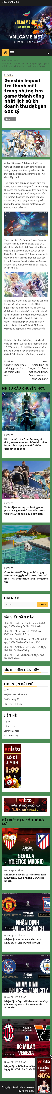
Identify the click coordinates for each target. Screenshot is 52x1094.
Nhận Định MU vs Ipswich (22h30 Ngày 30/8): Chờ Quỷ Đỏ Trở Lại (23, 941)
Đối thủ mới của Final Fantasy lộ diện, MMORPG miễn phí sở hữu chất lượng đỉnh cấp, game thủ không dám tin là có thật (25, 444)
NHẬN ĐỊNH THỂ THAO (15, 694)
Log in (7, 721)
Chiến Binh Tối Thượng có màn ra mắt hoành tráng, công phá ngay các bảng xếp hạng (38, 370)
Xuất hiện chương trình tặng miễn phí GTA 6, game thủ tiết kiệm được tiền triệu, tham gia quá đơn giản (24, 510)
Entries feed (9, 725)
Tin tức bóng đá (11, 699)
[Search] (48, 53)
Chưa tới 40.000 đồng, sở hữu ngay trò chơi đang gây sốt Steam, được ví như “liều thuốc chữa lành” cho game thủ (26, 577)
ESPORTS (8, 74)
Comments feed (11, 730)
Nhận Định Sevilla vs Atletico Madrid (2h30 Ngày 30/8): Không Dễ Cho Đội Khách (25, 878)
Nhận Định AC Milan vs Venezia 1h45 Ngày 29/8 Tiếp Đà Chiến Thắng (25, 1068)
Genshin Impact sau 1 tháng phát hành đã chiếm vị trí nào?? (15, 368)
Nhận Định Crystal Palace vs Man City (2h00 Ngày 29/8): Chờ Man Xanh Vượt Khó (26, 1004)
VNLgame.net (26, 37)
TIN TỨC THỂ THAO (13, 703)
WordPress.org (11, 735)
